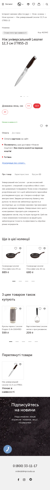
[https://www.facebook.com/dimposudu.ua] (18, 480)
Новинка (5, 28)
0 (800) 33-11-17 (25, 466)
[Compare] (28, 4)
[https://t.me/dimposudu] (30, 480)
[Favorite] (33, 4)
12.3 (37, 106)
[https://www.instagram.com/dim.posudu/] (24, 480)
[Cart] (39, 4)
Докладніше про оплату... (14, 163)
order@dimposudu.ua (25, 471)
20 (5, 112)
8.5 (28, 106)
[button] (21, 96)
